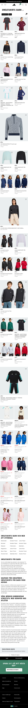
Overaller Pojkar (23, 543)
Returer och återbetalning (19, 677)
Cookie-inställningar (6, 694)
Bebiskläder (4, 540)
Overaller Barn (4, 553)
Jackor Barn (22, 548)
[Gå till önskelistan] (5, 4)
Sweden (16, 706)
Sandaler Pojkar (13, 543)
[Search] (22, 4)
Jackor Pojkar (22, 540)
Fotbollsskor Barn (13, 546)
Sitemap (15, 681)
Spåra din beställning (6, 681)
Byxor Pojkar (4, 551)
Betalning (16, 684)
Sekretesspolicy (17, 698)
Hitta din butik (17, 688)
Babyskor (3, 546)
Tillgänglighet (17, 701)
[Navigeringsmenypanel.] (2, 4)
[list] (12, 14)
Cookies (3, 698)
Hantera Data (16, 694)
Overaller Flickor (23, 551)
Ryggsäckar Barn (4, 548)
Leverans (4, 677)
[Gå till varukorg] (25, 4)
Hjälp (3, 688)
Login (7, 658)
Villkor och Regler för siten (7, 701)
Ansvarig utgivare (5, 684)
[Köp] (14, 5)
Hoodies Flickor (22, 553)
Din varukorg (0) (19, 658)
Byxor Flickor (13, 551)
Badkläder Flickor (21, 546)
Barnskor (3, 543)
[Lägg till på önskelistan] (12, 19)
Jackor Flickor (13, 548)
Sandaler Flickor (14, 540)
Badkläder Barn (13, 553)
